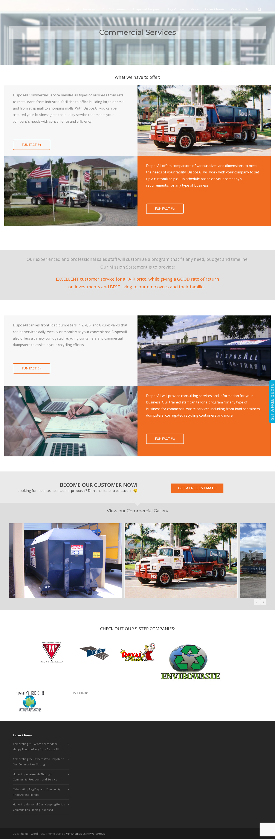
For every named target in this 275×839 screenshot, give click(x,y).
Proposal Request (146, 9)
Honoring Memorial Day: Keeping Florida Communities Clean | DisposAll (39, 807)
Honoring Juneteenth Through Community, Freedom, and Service (35, 777)
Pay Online (175, 9)
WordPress (97, 834)
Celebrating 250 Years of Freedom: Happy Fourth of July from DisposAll (36, 746)
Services (88, 9)
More (195, 9)
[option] (68, 560)
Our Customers (114, 9)
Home (55, 9)
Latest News (215, 9)
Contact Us (240, 9)
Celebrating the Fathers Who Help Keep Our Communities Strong (38, 761)
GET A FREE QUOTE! (272, 402)
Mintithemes (74, 834)
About (71, 9)
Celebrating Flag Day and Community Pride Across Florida (37, 792)
